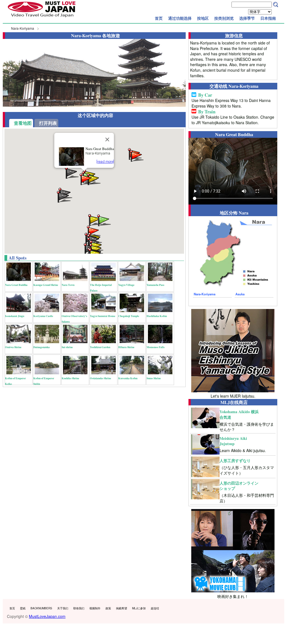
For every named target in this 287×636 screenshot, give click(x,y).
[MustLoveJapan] (41, 18)
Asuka (240, 294)
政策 (108, 608)
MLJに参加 (139, 608)
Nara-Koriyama (22, 28)
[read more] (105, 161)
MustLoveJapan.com (47, 616)
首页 (159, 18)
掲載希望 (121, 608)
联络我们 (78, 608)
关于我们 (62, 608)
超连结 (155, 608)
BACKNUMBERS (41, 608)
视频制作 (94, 608)
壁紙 (23, 608)
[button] (103, 220)
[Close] (107, 139)
